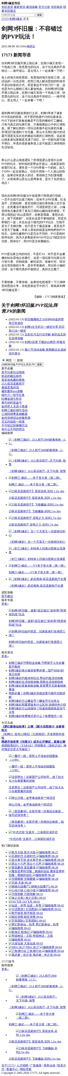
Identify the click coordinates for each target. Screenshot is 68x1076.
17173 (5, 18)
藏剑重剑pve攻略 (12, 391)
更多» (5, 603)
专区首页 (7, 6)
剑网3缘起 (15, 18)
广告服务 (36, 1065)
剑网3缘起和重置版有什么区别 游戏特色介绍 (37, 704)
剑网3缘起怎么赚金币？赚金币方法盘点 (34, 700)
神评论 (30, 46)
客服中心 (12, 1069)
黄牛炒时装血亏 (11, 402)
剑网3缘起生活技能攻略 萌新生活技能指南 (36, 681)
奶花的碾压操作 (11, 376)
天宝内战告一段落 (13, 421)
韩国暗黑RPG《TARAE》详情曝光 (23, 745)
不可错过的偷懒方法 (14, 425)
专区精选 (56, 6)
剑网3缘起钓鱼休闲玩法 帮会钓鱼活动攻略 (36, 678)
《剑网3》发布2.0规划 (15, 734)
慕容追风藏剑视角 (13, 379)
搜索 (39, 15)
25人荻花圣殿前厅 (13, 383)
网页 (9, 360)
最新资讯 (19, 6)
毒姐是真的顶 (10, 387)
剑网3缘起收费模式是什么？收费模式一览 (35, 716)
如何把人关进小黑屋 (14, 406)
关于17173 (8, 1065)
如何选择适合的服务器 (15, 417)
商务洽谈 (49, 1065)
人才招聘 (22, 1065)
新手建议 (7, 596)
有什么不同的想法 (13, 429)
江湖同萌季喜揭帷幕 (14, 414)
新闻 (20, 360)
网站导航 (26, 1069)
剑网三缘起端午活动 (14, 410)
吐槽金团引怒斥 (11, 398)
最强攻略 (32, 6)
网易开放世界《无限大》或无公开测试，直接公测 (33, 741)
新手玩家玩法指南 (13, 372)
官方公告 (44, 6)
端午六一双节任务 (13, 395)
